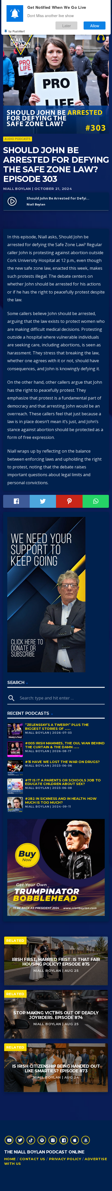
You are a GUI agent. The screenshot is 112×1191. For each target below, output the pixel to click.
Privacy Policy (65, 1159)
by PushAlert (17, 31)
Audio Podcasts (17, 139)
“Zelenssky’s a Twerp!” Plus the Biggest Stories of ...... (57, 727)
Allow (94, 25)
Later (66, 25)
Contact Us (32, 1159)
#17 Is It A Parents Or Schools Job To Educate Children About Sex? (63, 782)
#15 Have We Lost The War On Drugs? (62, 762)
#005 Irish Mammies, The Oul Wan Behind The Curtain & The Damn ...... (64, 745)
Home (10, 1159)
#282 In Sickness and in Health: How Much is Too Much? (61, 800)
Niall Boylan (17, 189)
